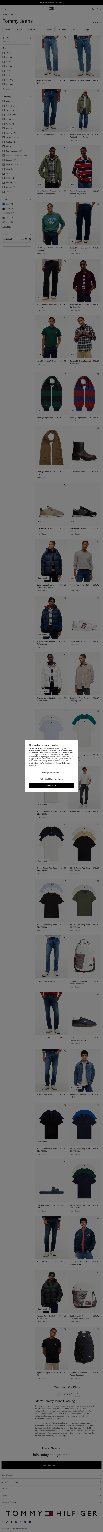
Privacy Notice (34, 765)
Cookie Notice (61, 763)
